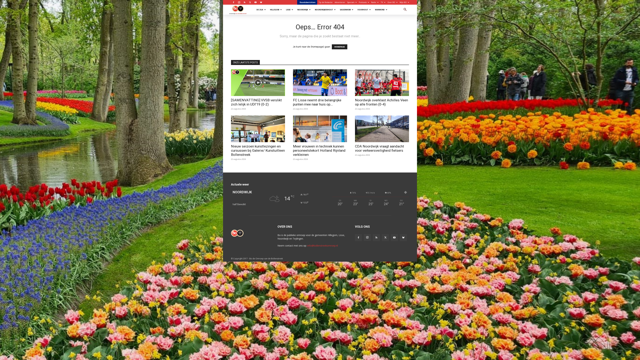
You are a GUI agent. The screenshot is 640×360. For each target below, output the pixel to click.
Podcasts (363, 2)
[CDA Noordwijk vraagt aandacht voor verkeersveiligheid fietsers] (382, 129)
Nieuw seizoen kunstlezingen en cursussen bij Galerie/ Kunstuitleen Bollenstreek (258, 150)
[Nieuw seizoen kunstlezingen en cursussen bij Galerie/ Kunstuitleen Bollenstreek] (258, 129)
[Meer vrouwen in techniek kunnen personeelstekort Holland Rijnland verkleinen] (320, 129)
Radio (373, 2)
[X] (250, 2)
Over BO (391, 2)
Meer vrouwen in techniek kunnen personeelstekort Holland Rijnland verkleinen (319, 150)
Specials (350, 2)
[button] (405, 10)
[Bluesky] (261, 2)
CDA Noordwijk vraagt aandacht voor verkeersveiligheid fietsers (379, 148)
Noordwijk (302, 9)
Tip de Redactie (325, 2)
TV (382, 2)
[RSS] (244, 2)
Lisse (288, 9)
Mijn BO (403, 2)
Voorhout (363, 9)
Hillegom (274, 9)
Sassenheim (345, 9)
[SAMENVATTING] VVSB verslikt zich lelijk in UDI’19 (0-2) (256, 102)
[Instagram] (239, 2)
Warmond (380, 9)
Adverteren (340, 2)
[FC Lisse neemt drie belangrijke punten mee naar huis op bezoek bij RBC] (320, 82)
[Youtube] (255, 2)
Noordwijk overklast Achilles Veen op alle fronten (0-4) (381, 102)
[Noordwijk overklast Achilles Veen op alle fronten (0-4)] (382, 82)
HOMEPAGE (339, 47)
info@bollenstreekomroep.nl (322, 245)
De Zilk (259, 9)
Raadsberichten (308, 2)
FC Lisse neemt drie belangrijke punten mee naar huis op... (317, 102)
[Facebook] (233, 2)
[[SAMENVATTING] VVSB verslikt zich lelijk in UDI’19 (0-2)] (258, 82)
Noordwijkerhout (324, 9)
